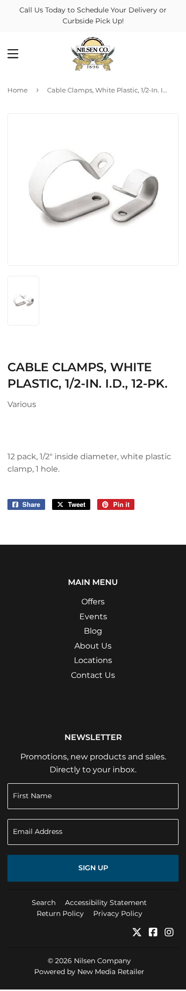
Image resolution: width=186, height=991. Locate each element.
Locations (93, 660)
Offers (93, 601)
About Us (93, 646)
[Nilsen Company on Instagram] (169, 933)
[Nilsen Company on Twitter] (137, 933)
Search (44, 903)
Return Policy (60, 913)
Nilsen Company (102, 961)
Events (93, 616)
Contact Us (93, 675)
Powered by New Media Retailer (89, 972)
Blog (93, 631)
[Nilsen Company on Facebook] (153, 933)
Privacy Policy (117, 913)
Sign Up (93, 867)
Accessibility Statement (106, 903)
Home (17, 90)
